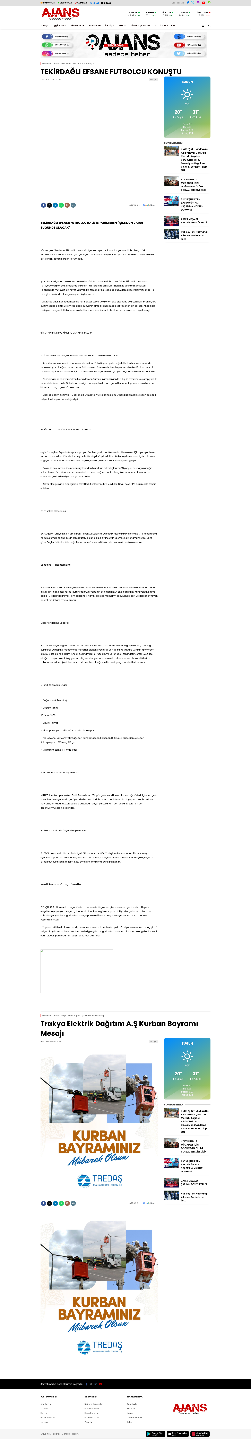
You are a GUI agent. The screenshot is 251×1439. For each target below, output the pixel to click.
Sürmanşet (77, 25)
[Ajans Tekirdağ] (61, 20)
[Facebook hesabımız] (188, 3)
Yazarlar (95, 25)
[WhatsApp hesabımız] (209, 3)
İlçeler (61, 25)
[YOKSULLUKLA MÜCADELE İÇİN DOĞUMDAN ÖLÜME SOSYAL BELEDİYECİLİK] (171, 185)
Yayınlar (89, 1422)
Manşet (45, 25)
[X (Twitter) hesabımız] (192, 3)
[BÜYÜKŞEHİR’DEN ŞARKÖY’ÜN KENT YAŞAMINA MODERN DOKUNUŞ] (171, 205)
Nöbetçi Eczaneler (94, 1404)
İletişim (109, 25)
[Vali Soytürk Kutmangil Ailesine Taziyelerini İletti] (171, 238)
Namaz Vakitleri (92, 1408)
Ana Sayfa (46, 1404)
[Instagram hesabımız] (198, 3)
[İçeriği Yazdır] (73, 205)
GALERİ (49, 3)
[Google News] (149, 205)
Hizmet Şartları (140, 25)
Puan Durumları (92, 1417)
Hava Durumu (91, 1413)
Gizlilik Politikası (165, 25)
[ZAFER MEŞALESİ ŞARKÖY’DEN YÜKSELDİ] (171, 225)
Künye (122, 25)
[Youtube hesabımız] (203, 3)
